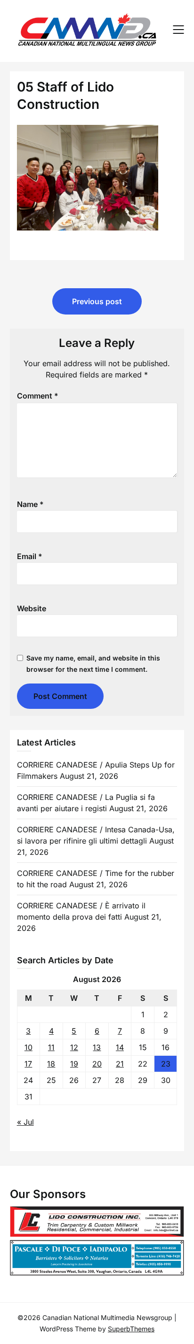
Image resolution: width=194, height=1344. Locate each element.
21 (120, 1063)
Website (31, 608)
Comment (37, 395)
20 (97, 1063)
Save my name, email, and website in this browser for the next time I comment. (93, 663)
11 (51, 1047)
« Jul (25, 1122)
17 (28, 1063)
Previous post (97, 301)
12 (74, 1047)
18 (51, 1063)
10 (28, 1047)
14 (120, 1047)
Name (30, 504)
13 (97, 1047)
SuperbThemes (131, 1329)
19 (74, 1063)
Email (29, 556)
